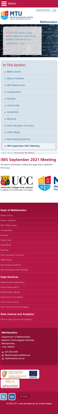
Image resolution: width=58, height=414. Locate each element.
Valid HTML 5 (24, 396)
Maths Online (14, 72)
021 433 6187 (11, 352)
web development (27, 404)
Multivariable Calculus (10, 292)
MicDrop (11, 119)
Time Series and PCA (10, 302)
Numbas (11, 99)
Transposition (14, 92)
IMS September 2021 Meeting (23, 146)
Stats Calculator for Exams (20, 126)
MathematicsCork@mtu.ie (17, 355)
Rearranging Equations (18, 139)
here (8, 168)
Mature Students (15, 78)
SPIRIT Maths (13, 132)
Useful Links (13, 105)
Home (3, 153)
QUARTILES (13, 112)
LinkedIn (11, 396)
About (10, 153)
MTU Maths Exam (16, 85)
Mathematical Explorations (13, 282)
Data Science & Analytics (12, 297)
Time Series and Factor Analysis (15, 307)
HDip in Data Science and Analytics (16, 319)
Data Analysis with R (10, 287)
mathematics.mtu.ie (15, 359)
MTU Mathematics (26, 16)
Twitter (3, 396)
